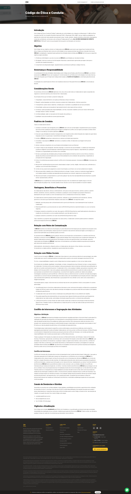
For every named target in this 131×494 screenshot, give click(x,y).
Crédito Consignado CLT (82, 2)
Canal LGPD (62, 447)
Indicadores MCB (63, 440)
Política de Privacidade (64, 427)
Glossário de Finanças (82, 430)
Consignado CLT (49, 427)
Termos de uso (63, 430)
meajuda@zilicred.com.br (98, 434)
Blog (78, 432)
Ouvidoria (62, 432)
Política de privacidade (86, 492)
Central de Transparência (65, 434)
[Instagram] (100, 428)
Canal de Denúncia (63, 445)
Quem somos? (80, 427)
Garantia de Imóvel (50, 430)
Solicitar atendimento (101, 449)
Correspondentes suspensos (66, 443)
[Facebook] (97, 428)
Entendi (98, 492)
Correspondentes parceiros (65, 438)
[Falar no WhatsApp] (127, 490)
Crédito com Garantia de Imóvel (97, 2)
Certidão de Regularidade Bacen (66, 436)
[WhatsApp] (94, 428)
